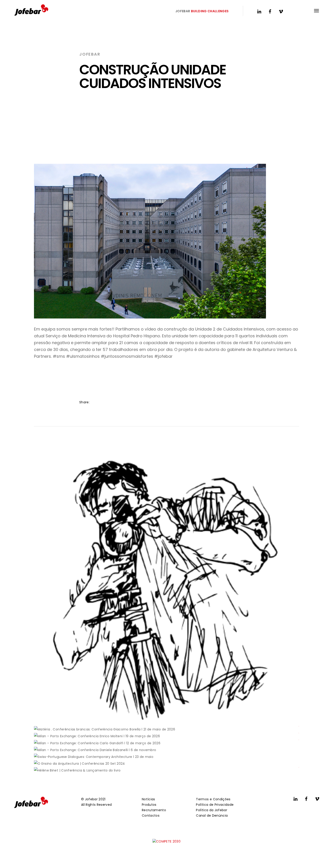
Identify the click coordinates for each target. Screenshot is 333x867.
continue (50, 714)
